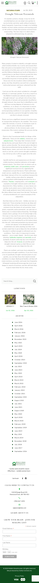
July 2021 (18, 404)
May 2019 (18, 434)
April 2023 (18, 376)
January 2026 (20, 336)
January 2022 (20, 390)
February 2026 (20, 332)
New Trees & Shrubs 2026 (28, 306)
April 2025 (18, 346)
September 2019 (21, 427)
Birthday (5, 549)
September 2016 (21, 451)
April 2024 (18, 356)
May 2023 (18, 373)
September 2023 (21, 363)
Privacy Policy (19, 576)
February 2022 (20, 387)
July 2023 (18, 366)
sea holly (28, 237)
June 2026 (18, 322)
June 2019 (18, 431)
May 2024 (18, 353)
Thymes (11, 181)
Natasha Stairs (13, 10)
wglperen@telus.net (19, 508)
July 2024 (18, 349)
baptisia (19, 237)
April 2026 (18, 326)
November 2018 (20, 441)
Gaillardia (12, 237)
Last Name (6, 542)
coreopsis (31, 181)
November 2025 (20, 339)
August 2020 (19, 410)
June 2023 (18, 370)
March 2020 (19, 421)
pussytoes (25, 166)
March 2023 (19, 380)
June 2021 (18, 407)
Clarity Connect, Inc (25, 571)
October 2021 (20, 393)
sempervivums (8, 141)
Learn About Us (19, 513)
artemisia (7, 166)
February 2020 (20, 424)
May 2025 (18, 343)
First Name (7, 536)
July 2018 (18, 444)
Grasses (19, 242)
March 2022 (19, 383)
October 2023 (20, 359)
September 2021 (21, 397)
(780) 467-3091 (19, 501)
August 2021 (19, 400)
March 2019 (19, 438)
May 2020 (18, 414)
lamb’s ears (15, 166)
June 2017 (18, 448)
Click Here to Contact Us (19, 485)
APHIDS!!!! (10, 306)
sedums (22, 138)
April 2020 (18, 417)
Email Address (8, 528)
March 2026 (19, 329)
